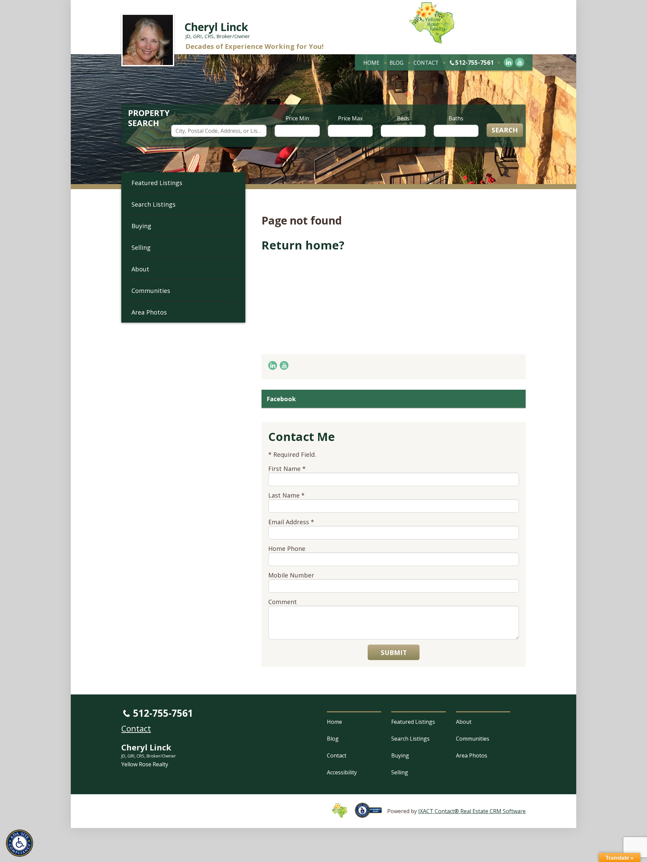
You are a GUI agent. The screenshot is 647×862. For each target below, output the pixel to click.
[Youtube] (519, 62)
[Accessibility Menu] (19, 843)
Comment (282, 602)
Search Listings (153, 204)
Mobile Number (291, 575)
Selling (141, 247)
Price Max (350, 118)
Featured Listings (156, 183)
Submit (394, 652)
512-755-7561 (474, 62)
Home (371, 62)
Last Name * (286, 495)
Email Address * (291, 522)
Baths (456, 118)
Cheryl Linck (216, 27)
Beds (403, 118)
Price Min (297, 118)
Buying (141, 226)
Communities (150, 291)
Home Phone (286, 548)
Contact (425, 62)
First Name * (287, 469)
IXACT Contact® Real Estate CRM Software (472, 811)
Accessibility (342, 772)
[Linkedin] (508, 62)
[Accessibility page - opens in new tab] (371, 814)
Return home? (302, 245)
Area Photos (149, 312)
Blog (396, 62)
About (140, 269)
